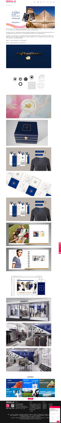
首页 (35, 2)
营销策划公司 (44, 407)
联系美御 (30, 398)
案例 (38, 2)
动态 (13, 414)
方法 (47, 2)
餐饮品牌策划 (44, 405)
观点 (51, 2)
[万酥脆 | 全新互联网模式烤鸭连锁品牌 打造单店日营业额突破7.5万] (14, 383)
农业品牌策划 (51, 405)
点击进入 (31, 411)
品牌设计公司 (44, 408)
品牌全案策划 (44, 404)
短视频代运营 (44, 406)
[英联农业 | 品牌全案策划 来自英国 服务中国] (30, 392)
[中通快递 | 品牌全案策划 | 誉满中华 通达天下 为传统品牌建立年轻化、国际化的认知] (30, 383)
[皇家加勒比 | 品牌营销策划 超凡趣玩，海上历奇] (47, 392)
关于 (44, 2)
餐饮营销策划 (51, 404)
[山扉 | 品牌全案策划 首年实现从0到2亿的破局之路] (47, 383)
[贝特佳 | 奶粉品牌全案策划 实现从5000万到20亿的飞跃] (14, 392)
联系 (54, 2)
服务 (41, 2)
